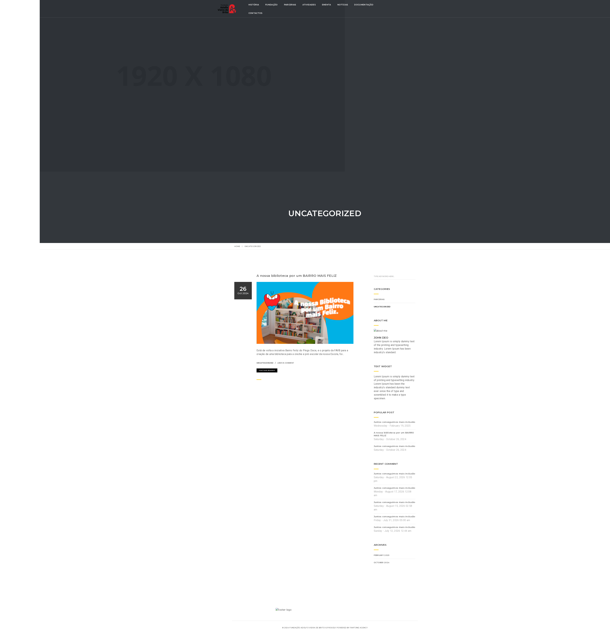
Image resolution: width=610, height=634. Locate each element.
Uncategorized (265, 363)
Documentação (363, 4)
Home (237, 246)
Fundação (271, 4)
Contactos (255, 13)
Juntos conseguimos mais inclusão (394, 422)
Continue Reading (267, 370)
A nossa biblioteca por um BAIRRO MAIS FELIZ (297, 276)
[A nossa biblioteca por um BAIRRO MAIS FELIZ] (343, 362)
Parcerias (290, 4)
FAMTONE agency (359, 628)
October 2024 (382, 562)
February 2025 (382, 555)
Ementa (326, 4)
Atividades (309, 4)
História (253, 4)
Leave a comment (285, 363)
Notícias (342, 4)
